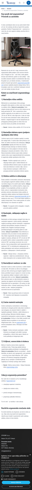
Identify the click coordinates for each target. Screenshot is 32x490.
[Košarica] (29, 3)
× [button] (30, 454)
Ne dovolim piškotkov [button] (16, 486)
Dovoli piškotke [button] (16, 482)
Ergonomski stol (10, 381)
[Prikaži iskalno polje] (20, 3)
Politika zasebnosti (14, 469)
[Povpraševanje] (24, 3)
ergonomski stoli (21, 322)
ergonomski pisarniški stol (21, 196)
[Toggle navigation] (2, 2)
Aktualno (9, 8)
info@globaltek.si (6, 451)
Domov (3, 8)
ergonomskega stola (12, 367)
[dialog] (16, 471)
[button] (16, 479)
